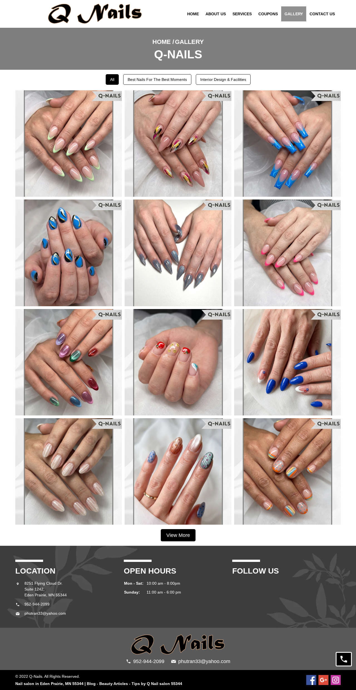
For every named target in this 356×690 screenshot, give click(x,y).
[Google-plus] (323, 680)
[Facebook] (311, 680)
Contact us (322, 14)
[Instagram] (336, 680)
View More (178, 535)
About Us (216, 14)
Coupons (268, 14)
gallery (294, 14)
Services (242, 14)
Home (193, 14)
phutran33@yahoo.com (45, 613)
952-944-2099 (37, 604)
